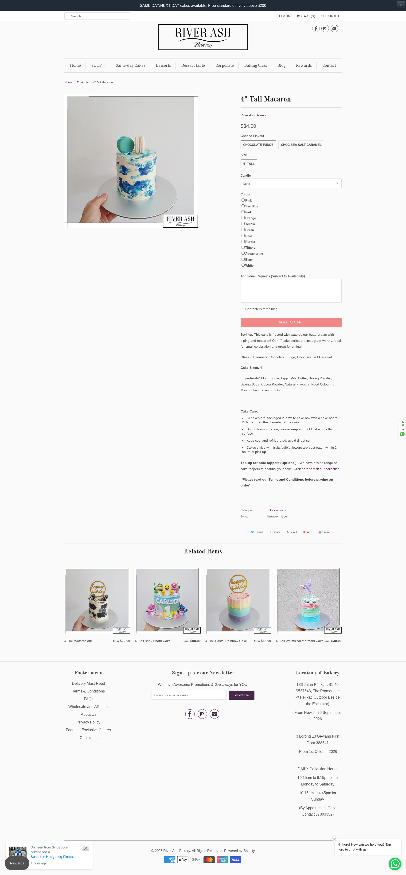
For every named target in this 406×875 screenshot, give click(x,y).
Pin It (294, 532)
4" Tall (249, 164)
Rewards (304, 65)
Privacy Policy (88, 722)
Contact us (89, 738)
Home (75, 65)
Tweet (259, 532)
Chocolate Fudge (258, 145)
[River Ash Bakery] (203, 38)
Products (82, 82)
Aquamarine (254, 253)
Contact (329, 65)
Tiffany (250, 247)
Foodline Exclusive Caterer (88, 730)
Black (249, 259)
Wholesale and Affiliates (88, 707)
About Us (88, 714)
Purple (250, 242)
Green (249, 230)
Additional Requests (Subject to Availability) (273, 276)
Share (277, 532)
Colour (245, 194)
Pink (248, 200)
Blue (248, 236)
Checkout (330, 16)
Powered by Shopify (239, 851)
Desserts (163, 65)
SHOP (96, 65)
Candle (246, 175)
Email (326, 532)
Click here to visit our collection (317, 469)
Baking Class (255, 65)
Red (248, 212)
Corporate (224, 65)
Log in (284, 16)
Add (309, 532)
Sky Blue (251, 206)
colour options (276, 510)
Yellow (250, 224)
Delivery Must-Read (88, 683)
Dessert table (193, 65)
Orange (250, 218)
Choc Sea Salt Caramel (301, 145)
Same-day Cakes (130, 65)
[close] (401, 5)
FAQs (88, 699)
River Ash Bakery (253, 115)
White (249, 265)
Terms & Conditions (88, 691)
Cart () (308, 16)
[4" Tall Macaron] (131, 160)
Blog (281, 65)
